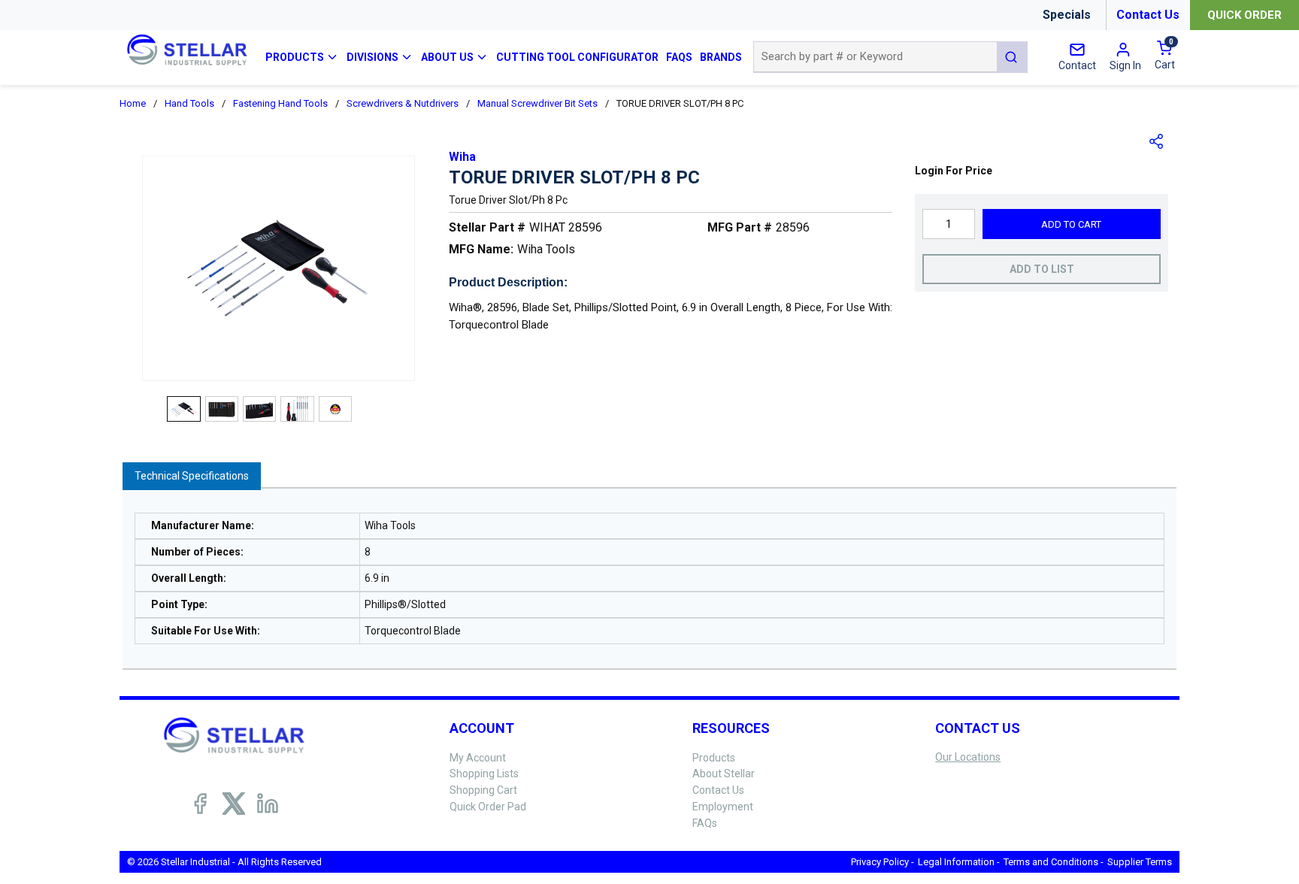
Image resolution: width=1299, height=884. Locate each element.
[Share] (1156, 141)
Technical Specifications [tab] (192, 476)
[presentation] (192, 476)
